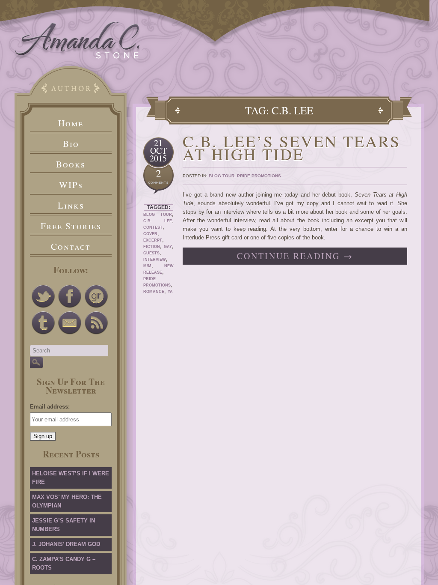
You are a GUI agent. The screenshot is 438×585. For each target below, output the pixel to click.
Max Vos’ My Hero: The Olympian (67, 501)
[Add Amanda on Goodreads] (96, 296)
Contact (71, 246)
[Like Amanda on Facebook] (69, 296)
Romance (153, 292)
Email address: (50, 406)
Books (71, 164)
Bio (71, 143)
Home (70, 123)
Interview (154, 259)
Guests (151, 253)
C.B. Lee (157, 221)
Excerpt (152, 240)
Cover (150, 234)
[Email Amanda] (69, 322)
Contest (153, 227)
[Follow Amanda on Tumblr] (43, 322)
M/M (147, 266)
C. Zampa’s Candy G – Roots (63, 563)
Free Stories (71, 226)
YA (170, 292)
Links (71, 205)
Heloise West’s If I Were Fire (70, 477)
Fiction (151, 247)
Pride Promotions (259, 175)
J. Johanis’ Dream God (66, 544)
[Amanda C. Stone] (78, 57)
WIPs (71, 185)
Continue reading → (295, 256)
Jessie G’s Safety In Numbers (63, 524)
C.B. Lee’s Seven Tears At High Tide (291, 147)
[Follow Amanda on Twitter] (43, 296)
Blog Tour (157, 214)
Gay (168, 247)
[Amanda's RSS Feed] (96, 322)
